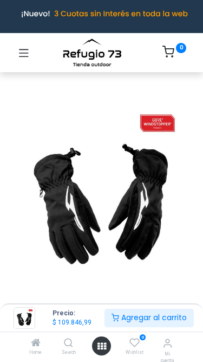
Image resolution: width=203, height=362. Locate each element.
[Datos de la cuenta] (167, 343)
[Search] (68, 343)
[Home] (36, 343)
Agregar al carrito (153, 317)
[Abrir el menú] (101, 346)
